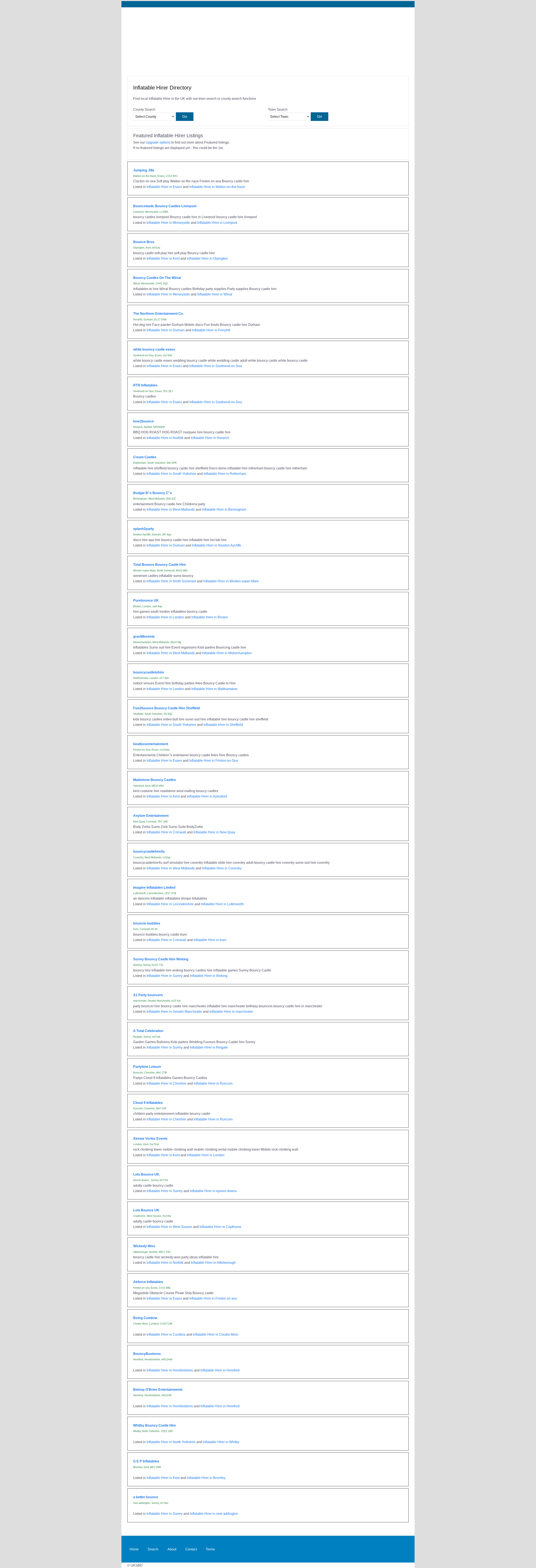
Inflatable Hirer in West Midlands (171, 509)
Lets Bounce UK (146, 1210)
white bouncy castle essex (154, 349)
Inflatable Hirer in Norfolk (165, 438)
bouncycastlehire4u (149, 851)
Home (134, 1549)
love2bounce (143, 421)
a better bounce (145, 1497)
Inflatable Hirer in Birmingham (224, 509)
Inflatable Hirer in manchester (231, 1011)
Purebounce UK (146, 600)
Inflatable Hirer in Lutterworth (222, 904)
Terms (210, 1549)
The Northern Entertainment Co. (158, 313)
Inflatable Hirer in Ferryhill (211, 330)
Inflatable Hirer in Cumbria (166, 1334)
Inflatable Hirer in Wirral (214, 294)
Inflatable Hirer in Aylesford (207, 796)
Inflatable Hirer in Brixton (209, 617)
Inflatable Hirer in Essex (164, 187)
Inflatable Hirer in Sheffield (223, 724)
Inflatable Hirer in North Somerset (171, 581)
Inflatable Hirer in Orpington (207, 258)
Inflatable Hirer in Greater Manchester (174, 1011)
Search (153, 1549)
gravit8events (144, 636)
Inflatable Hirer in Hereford (220, 1370)
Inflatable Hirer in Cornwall (166, 832)
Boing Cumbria (145, 1318)
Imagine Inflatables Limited (154, 887)
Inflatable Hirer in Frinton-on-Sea (213, 760)
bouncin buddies (146, 923)
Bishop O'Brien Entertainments (158, 1389)
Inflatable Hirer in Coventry (222, 868)
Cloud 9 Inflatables (148, 1102)
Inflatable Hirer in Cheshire (166, 1083)
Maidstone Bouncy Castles (154, 780)
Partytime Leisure (147, 1066)
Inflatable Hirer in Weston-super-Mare (231, 581)
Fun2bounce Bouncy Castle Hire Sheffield (166, 708)
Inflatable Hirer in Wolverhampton (227, 653)
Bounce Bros (143, 242)
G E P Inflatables (146, 1461)
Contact (191, 1549)
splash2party (143, 529)
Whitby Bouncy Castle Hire (154, 1425)
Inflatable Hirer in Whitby (221, 1442)
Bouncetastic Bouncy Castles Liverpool (164, 206)
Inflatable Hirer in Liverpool (217, 222)
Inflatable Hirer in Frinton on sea (213, 1298)
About (172, 1549)
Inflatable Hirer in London (165, 617)
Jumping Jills (143, 170)
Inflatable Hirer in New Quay (214, 832)
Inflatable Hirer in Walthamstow (214, 689)
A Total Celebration (148, 1031)
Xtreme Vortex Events (150, 1138)
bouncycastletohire (148, 672)
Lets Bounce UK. (146, 1174)
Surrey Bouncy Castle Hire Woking (160, 959)
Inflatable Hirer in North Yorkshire (171, 1442)
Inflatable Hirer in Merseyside (168, 222)
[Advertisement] (268, 38)
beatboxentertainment (150, 744)
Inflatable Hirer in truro (209, 940)
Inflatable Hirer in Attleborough (213, 1262)
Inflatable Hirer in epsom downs (213, 1191)
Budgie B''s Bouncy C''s (152, 493)
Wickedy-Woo (144, 1246)
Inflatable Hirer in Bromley (206, 1478)
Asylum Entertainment (151, 815)
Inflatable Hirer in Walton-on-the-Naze (217, 187)
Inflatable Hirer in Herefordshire (170, 1370)
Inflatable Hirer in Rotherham (225, 473)
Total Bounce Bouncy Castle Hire (159, 564)
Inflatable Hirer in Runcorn (213, 1083)
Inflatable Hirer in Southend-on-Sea (215, 366)
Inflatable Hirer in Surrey (165, 976)
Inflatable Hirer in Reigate (209, 1047)
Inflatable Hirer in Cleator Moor (215, 1334)
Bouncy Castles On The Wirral (157, 278)
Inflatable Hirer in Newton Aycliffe (216, 545)
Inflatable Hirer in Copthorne (220, 1227)
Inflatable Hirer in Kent (163, 258)
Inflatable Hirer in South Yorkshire (171, 473)
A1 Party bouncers (148, 995)
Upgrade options (158, 142)
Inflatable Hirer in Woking (208, 976)
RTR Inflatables (145, 385)
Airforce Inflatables (148, 1282)
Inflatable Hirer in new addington (214, 1513)
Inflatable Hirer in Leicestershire (170, 904)
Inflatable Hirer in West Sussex (169, 1227)
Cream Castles (144, 457)
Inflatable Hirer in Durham (166, 330)
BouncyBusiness (147, 1354)
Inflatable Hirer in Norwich (210, 438)
